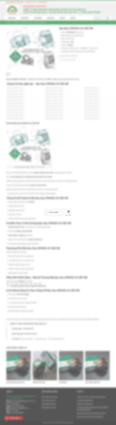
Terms (70, 215)
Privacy (67, 215)
